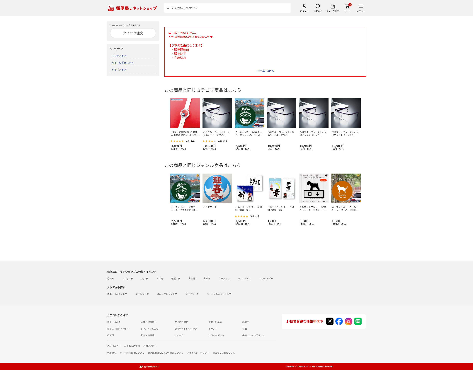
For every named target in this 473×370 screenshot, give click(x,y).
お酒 (244, 328)
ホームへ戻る (265, 70)
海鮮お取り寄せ (148, 321)
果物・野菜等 (215, 321)
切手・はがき (113, 321)
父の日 (145, 278)
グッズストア (119, 69)
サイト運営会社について (132, 352)
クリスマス (224, 278)
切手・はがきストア (123, 62)
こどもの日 (127, 278)
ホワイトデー (266, 278)
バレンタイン (244, 278)
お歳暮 (192, 278)
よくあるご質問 (132, 345)
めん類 (110, 335)
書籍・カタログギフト (253, 335)
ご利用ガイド (113, 345)
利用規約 (111, 352)
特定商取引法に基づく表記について (165, 352)
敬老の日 (175, 278)
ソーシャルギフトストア (219, 294)
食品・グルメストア (167, 294)
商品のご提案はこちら (224, 352)
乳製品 (245, 321)
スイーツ (179, 335)
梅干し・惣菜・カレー (118, 328)
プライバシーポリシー (198, 352)
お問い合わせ (150, 345)
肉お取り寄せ (181, 321)
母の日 (110, 278)
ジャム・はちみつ (150, 328)
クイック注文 (332, 11)
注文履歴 (318, 11)
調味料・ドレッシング (186, 328)
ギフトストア (119, 55)
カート (347, 11)
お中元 (159, 278)
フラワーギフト (216, 335)
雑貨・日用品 (147, 335)
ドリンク (213, 328)
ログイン (304, 11)
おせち (207, 278)
